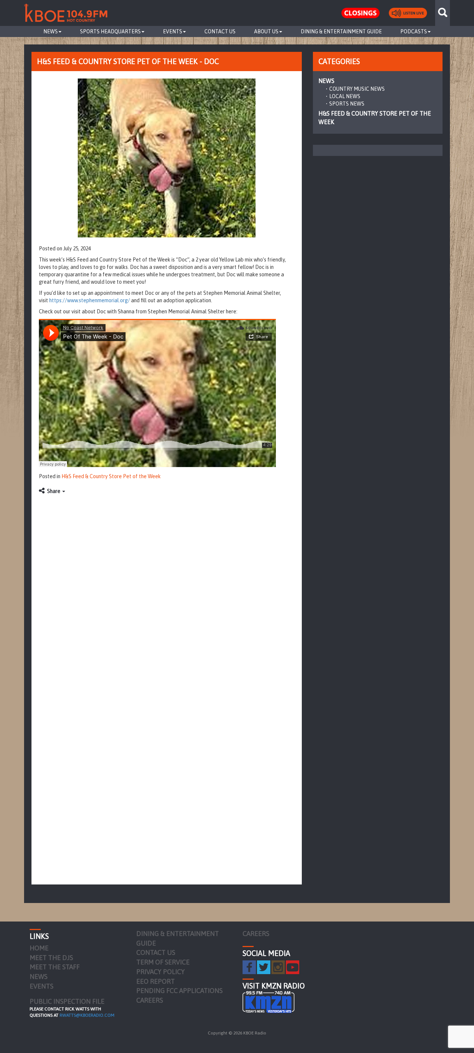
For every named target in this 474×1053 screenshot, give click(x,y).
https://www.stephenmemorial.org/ (89, 300)
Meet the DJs (51, 958)
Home (39, 948)
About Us (266, 31)
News (50, 31)
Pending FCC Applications (179, 990)
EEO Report (155, 981)
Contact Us (220, 31)
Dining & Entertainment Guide (341, 31)
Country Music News (357, 89)
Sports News (346, 104)
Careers (149, 1000)
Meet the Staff (55, 967)
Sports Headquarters (110, 31)
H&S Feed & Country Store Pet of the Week (111, 476)
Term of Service (163, 962)
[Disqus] (166, 591)
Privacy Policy (160, 972)
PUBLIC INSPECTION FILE (67, 1001)
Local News (344, 96)
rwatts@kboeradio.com (87, 1015)
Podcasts (413, 31)
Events (172, 31)
